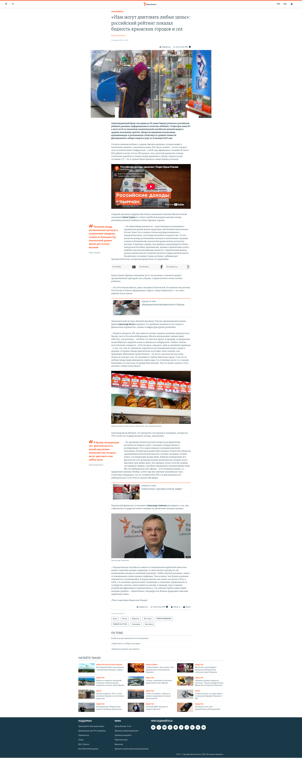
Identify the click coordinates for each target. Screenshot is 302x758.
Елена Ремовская (118, 36)
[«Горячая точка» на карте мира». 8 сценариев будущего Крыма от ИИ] (185, 694)
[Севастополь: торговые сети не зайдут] (126, 491)
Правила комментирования (126, 731)
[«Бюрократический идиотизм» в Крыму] (126, 307)
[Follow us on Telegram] (181, 727)
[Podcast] (198, 727)
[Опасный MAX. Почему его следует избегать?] (136, 707)
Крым (197, 691)
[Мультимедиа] (291, 4)
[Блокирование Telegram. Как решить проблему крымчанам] (86, 707)
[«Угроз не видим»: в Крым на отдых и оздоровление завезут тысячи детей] (136, 694)
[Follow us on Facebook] (153, 727)
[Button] (165, 47)
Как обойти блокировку (88, 749)
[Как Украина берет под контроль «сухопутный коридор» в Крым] (86, 667)
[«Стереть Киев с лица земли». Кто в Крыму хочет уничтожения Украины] (136, 667)
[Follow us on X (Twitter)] (159, 727)
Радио (81, 740)
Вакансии (119, 744)
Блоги (98, 691)
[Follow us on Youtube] (164, 727)
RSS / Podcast (83, 744)
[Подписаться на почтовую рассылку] (203, 727)
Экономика (117, 12)
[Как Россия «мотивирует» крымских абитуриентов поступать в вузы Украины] (185, 667)
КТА (285, 4)
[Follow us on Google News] (175, 727)
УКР (278, 4)
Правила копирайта (123, 735)
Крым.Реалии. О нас (123, 726)
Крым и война (151, 665)
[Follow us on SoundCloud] (187, 727)
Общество (199, 665)
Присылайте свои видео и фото (91, 726)
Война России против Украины (109, 665)
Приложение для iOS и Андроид (92, 731)
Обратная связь (121, 740)
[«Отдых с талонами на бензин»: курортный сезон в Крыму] (136, 681)
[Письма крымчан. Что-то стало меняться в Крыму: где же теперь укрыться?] (86, 694)
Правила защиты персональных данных (131, 749)
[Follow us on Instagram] (170, 727)
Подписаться (83, 735)
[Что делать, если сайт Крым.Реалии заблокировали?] (185, 707)
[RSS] (192, 727)
